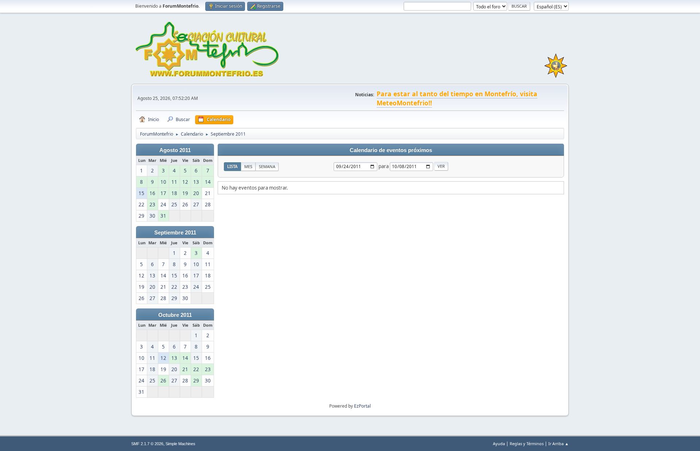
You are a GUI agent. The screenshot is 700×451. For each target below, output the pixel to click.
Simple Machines (180, 444)
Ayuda (499, 443)
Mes (248, 166)
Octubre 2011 (175, 315)
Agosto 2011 (175, 150)
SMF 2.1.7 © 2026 (147, 444)
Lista (232, 166)
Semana (267, 166)
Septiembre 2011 (175, 233)
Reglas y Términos (527, 443)
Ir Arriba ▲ (558, 443)
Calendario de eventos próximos (391, 150)
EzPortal (362, 406)
